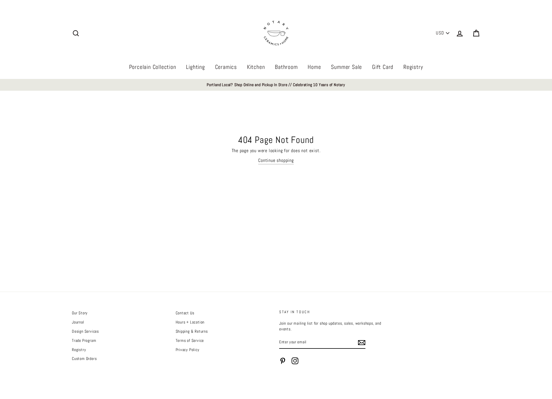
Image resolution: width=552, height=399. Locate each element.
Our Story (80, 313)
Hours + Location (190, 322)
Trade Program (84, 340)
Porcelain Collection (152, 67)
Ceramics (226, 67)
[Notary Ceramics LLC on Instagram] (295, 360)
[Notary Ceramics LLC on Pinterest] (282, 360)
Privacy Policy (188, 349)
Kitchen (256, 67)
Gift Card (382, 67)
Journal (78, 322)
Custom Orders (84, 358)
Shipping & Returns (192, 331)
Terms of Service (190, 340)
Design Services (85, 331)
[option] (276, 85)
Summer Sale (346, 67)
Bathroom (286, 67)
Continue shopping (276, 160)
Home (314, 67)
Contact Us (185, 313)
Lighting (195, 67)
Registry (413, 67)
